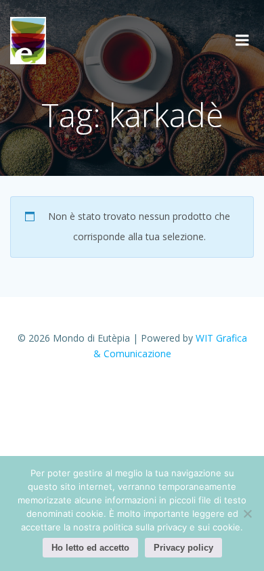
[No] (247, 513)
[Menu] (242, 40)
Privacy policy (183, 548)
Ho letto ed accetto (90, 548)
